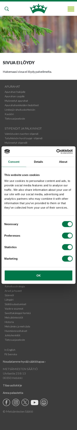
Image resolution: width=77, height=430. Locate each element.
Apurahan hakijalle (15, 91)
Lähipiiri (9, 299)
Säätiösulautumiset (15, 304)
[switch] (67, 235)
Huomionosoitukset (16, 330)
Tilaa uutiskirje (12, 385)
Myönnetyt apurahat (16, 100)
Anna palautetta (13, 392)
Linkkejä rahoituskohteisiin (20, 109)
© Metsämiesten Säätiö (18, 411)
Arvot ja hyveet (13, 290)
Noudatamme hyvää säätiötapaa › (24, 361)
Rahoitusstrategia (15, 286)
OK (38, 275)
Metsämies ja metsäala (17, 326)
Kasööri (9, 114)
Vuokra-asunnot (14, 308)
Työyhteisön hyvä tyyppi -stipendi (23, 138)
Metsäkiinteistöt (14, 317)
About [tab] (63, 161)
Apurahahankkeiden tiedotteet (22, 105)
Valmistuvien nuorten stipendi (21, 133)
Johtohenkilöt (12, 335)
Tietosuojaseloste (15, 118)
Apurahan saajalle (15, 96)
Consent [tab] (13, 161)
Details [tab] (38, 161)
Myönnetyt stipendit (16, 142)
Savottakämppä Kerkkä (18, 313)
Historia (9, 321)
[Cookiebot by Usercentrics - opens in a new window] (56, 151)
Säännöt (9, 295)
